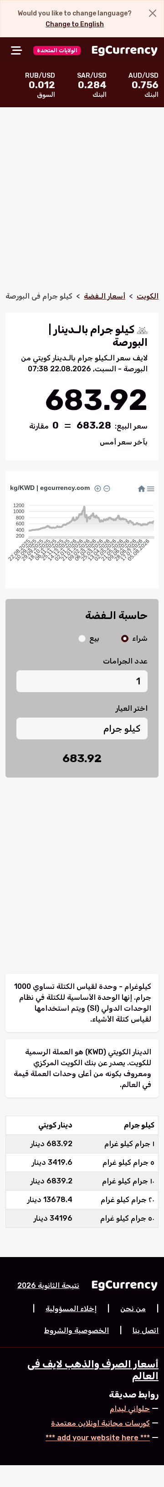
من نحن (133, 1308)
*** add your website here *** (98, 1437)
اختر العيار (132, 708)
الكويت (148, 296)
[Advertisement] (82, 204)
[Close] (153, 13)
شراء (140, 638)
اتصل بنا (146, 1330)
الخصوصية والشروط (76, 1330)
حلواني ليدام (130, 1408)
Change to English (75, 24)
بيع (94, 638)
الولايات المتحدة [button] (57, 50)
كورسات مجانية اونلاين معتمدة (100, 1423)
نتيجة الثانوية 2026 (48, 1285)
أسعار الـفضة (104, 296)
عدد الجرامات (125, 661)
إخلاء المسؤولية (71, 1308)
